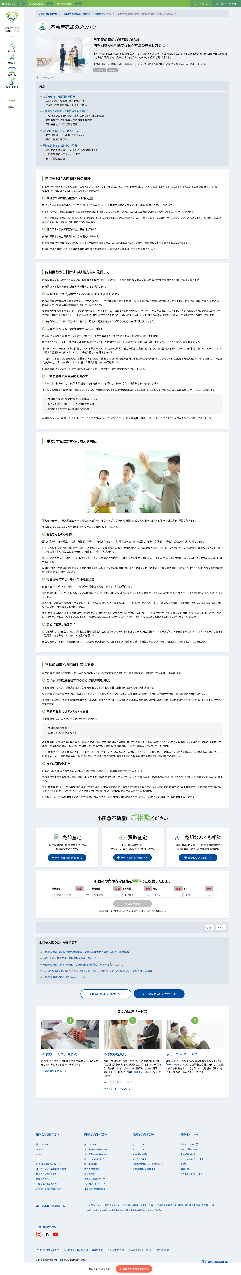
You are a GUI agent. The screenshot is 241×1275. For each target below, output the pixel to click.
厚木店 (129, 1210)
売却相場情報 (90, 1164)
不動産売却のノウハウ (102, 13)
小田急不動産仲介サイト (48, 13)
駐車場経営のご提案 (141, 1169)
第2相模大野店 (106, 1210)
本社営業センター (95, 1205)
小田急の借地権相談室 (95, 1188)
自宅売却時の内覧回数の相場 (59, 96)
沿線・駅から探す (140, 1154)
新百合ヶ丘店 (146, 1205)
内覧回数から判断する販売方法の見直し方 (66, 111)
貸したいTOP (138, 1149)
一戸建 (39, 1154)
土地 (38, 1159)
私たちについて (188, 1144)
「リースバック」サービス (95, 1183)
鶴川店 (188, 1205)
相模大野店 (92, 1210)
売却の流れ (89, 1173)
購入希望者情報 (91, 1169)
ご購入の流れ (42, 1178)
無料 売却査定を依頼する (68, 857)
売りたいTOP (90, 1144)
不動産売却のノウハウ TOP (161, 994)
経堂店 (126, 1205)
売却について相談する (200, 857)
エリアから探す (139, 1159)
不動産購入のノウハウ (46, 1183)
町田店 (197, 1205)
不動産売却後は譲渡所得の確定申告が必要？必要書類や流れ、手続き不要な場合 (86, 952)
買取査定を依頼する (56, 1071)
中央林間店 (140, 1210)
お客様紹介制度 (188, 1154)
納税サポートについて (118, 1088)
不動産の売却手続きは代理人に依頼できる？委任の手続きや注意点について (83, 964)
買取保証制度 (117, 1054)
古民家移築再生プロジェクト (49, 1188)
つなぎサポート (122, 1068)
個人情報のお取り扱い (74, 1249)
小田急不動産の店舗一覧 (50, 1206)
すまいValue (160, 1249)
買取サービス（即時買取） (62, 1054)
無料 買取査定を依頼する (134, 857)
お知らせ (185, 1164)
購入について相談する (46, 1173)
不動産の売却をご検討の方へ (106, 994)
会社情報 (96, 1249)
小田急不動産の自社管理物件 (146, 1164)
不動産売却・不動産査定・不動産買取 (76, 13)
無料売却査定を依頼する (135, 1269)
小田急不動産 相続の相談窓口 (169, 1205)
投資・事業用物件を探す (47, 1164)
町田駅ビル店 (208, 1205)
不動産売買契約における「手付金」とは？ (64, 977)
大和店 (150, 1210)
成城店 (135, 1205)
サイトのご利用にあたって (48, 1249)
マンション (41, 1149)
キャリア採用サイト (189, 1149)
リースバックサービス (183, 1054)
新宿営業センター (113, 1205)
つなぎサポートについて (119, 1082)
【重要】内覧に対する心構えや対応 (61, 130)
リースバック (173, 1064)
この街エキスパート (189, 1173)
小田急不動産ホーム (138, 1249)
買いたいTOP (42, 1144)
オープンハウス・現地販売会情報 (51, 1169)
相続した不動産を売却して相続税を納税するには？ (70, 958)
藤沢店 (159, 1210)
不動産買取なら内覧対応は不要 (60, 145)
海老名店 (120, 1210)
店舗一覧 (185, 1169)
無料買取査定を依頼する (95, 1154)
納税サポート (141, 1072)
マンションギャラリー (190, 1159)
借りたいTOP (138, 1144)
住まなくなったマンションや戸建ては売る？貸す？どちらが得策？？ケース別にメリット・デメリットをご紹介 (97, 970)
